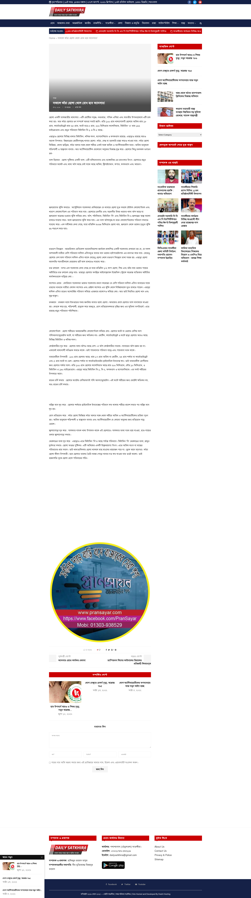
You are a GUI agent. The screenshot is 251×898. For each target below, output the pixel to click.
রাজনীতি (97, 23)
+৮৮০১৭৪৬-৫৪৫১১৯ (121, 851)
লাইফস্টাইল (164, 23)
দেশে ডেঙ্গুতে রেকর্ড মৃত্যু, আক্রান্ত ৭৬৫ (175, 70)
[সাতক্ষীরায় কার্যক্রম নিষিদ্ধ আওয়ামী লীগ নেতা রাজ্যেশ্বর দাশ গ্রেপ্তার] (191, 205)
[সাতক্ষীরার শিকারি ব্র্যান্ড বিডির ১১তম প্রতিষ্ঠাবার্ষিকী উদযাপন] (191, 176)
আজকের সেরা (63, 23)
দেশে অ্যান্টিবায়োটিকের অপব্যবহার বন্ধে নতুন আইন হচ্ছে (178, 82)
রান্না (154, 23)
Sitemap (159, 859)
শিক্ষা (174, 23)
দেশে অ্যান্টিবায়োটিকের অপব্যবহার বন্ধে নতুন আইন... (22, 890)
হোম (52, 23)
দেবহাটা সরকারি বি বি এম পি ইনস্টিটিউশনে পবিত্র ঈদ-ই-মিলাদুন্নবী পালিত (105, 31)
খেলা (120, 23)
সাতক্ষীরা (109, 23)
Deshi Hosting (164, 894)
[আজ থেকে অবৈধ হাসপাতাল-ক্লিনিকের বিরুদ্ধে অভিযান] (165, 96)
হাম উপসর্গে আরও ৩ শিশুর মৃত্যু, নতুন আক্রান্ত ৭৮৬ (188, 56)
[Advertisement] (154, 11)
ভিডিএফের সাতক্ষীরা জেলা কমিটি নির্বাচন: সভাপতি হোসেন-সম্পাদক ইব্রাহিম (167, 253)
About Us (159, 846)
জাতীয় (88, 23)
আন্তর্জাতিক (77, 23)
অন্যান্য (191, 23)
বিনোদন (145, 23)
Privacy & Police (163, 855)
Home (52, 38)
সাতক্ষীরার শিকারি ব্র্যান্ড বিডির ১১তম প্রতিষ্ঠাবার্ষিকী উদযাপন (191, 190)
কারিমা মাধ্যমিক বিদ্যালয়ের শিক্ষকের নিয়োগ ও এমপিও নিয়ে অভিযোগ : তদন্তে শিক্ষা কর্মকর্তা (191, 255)
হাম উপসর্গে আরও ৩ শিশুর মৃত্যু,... (27, 864)
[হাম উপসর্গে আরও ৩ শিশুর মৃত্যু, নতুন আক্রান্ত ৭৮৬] (65, 692)
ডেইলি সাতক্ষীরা (109, 894)
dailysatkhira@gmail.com (123, 855)
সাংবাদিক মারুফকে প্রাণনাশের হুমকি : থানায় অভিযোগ (166, 190)
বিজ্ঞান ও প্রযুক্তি (132, 23)
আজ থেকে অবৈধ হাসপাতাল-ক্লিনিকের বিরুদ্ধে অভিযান (189, 94)
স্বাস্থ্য (183, 23)
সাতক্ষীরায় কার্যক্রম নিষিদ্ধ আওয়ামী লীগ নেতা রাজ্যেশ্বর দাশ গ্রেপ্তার (176, 31)
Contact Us (161, 851)
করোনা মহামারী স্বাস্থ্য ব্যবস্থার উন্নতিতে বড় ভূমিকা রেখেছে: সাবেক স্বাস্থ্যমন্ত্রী (188, 112)
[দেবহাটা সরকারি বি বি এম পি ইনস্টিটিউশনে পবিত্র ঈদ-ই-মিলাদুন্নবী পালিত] (168, 205)
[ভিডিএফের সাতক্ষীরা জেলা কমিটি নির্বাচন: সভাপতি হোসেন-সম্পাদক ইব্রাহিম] (168, 237)
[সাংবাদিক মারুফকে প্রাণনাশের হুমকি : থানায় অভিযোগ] (168, 176)
